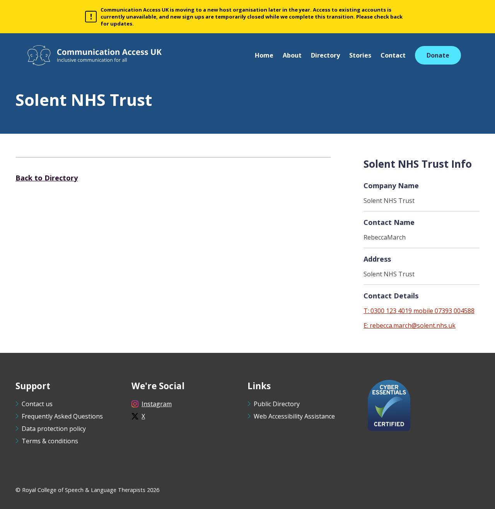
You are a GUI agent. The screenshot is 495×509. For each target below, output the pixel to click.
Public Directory (277, 404)
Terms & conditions (50, 441)
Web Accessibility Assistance (294, 416)
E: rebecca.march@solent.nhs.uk (410, 325)
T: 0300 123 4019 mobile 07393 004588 (419, 310)
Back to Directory (46, 177)
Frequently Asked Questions (62, 416)
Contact (393, 55)
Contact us (37, 404)
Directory (325, 55)
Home (264, 55)
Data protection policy (54, 428)
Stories (360, 55)
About (292, 55)
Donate (438, 55)
